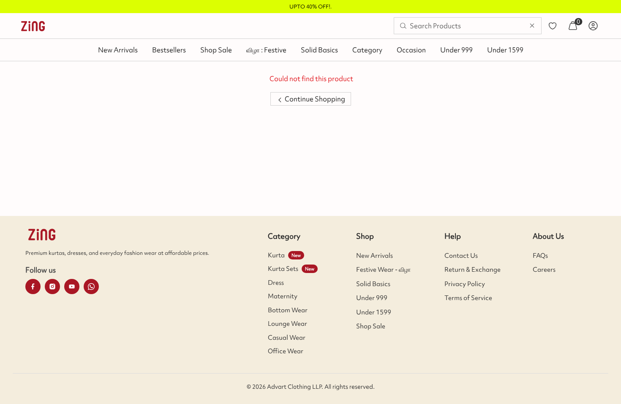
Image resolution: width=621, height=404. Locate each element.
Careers (544, 269)
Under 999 (456, 50)
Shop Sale (216, 50)
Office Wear (285, 351)
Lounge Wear (287, 323)
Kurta (276, 255)
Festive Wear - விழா (383, 269)
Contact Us (461, 255)
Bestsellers (169, 50)
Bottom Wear (288, 310)
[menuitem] (33, 25)
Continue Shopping (314, 99)
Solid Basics (319, 50)
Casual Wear (286, 337)
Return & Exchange (472, 269)
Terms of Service (468, 298)
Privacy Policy (464, 284)
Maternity (282, 296)
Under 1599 (505, 50)
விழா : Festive (266, 50)
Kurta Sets (283, 269)
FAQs (540, 255)
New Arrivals (118, 50)
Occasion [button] (411, 50)
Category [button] (367, 50)
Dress (276, 282)
